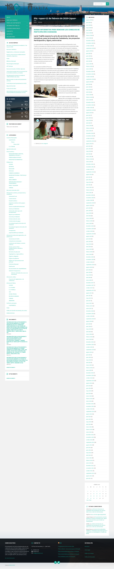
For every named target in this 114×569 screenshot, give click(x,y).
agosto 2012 (89, 445)
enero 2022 (88, 161)
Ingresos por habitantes (14, 214)
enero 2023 (88, 130)
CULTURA (11, 164)
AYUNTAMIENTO (12, 305)
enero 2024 (88, 99)
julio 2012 (88, 447)
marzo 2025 (89, 63)
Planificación (12, 266)
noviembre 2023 (90, 105)
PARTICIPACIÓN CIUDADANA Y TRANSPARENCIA (15, 182)
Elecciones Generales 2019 (13, 190)
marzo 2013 (89, 427)
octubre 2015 (89, 347)
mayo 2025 (88, 58)
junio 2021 (88, 179)
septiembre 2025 (90, 48)
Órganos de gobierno (14, 258)
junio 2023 (88, 118)
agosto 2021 (89, 174)
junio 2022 (88, 148)
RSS (60, 543)
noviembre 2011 (90, 468)
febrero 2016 (89, 336)
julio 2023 (88, 115)
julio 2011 (88, 478)
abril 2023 (88, 123)
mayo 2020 (88, 213)
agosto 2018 (89, 267)
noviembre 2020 (90, 197)
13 (96, 493)
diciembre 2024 (89, 71)
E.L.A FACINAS (12, 287)
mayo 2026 (88, 27)
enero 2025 (88, 69)
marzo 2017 (89, 303)
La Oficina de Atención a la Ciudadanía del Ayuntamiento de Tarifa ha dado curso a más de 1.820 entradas (95, 510)
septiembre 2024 (90, 79)
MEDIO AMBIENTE (13, 179)
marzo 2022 (89, 156)
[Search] (107, 3)
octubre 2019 (89, 231)
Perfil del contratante (12, 303)
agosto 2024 (89, 81)
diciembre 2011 (89, 465)
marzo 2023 (89, 125)
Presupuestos (12, 230)
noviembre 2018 (90, 259)
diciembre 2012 (89, 434)
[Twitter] (58, 562)
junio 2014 (88, 388)
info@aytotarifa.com (38, 553)
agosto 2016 (89, 321)
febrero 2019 (89, 251)
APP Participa (10, 66)
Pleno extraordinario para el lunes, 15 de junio (68, 554)
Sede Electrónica (12, 20)
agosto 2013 (89, 414)
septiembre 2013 (90, 411)
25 (90, 498)
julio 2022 (88, 146)
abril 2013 (88, 424)
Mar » (90, 500)
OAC (10, 292)
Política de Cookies (89, 553)
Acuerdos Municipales (12, 137)
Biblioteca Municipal (11, 61)
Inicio (8, 17)
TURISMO (11, 187)
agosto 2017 (89, 293)
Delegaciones (11, 36)
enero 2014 (88, 401)
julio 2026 (88, 22)
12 (93, 493)
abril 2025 (88, 61)
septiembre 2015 (90, 349)
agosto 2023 (89, 112)
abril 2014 (88, 393)
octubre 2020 (89, 200)
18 (90, 496)
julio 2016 (88, 324)
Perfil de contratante (14, 23)
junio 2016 (88, 326)
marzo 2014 (89, 396)
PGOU (8, 58)
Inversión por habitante (14, 216)
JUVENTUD (11, 177)
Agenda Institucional (11, 149)
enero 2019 (88, 254)
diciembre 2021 (89, 164)
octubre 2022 (89, 138)
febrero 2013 (89, 429)
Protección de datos (11, 88)
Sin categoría (45, 143)
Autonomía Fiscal (13, 196)
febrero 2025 (89, 66)
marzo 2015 (89, 365)
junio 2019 (88, 241)
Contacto (10, 31)
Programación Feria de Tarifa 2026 (66, 546)
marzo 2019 (89, 249)
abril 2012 (88, 455)
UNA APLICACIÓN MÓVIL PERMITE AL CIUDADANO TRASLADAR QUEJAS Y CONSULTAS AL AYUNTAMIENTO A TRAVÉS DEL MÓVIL (96, 531)
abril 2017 (88, 300)
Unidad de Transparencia (14, 270)
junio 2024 (88, 87)
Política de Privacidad (90, 557)
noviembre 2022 (90, 136)
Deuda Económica (13, 200)
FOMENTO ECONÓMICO (14, 173)
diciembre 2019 (89, 226)
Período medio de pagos (14, 221)
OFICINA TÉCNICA (13, 294)
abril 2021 (88, 184)
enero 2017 (88, 308)
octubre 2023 (89, 107)
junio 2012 (88, 450)
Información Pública (13, 25)
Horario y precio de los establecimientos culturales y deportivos (16, 55)
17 (87, 496)
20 (96, 496)
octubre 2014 (89, 378)
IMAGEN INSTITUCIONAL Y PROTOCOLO (17, 175)
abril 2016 (88, 331)
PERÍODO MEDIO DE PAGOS (15, 157)
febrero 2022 (89, 159)
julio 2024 (88, 84)
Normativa (87, 546)
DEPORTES (10, 34)
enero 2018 (88, 280)
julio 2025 (88, 53)
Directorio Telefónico (11, 49)
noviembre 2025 (90, 43)
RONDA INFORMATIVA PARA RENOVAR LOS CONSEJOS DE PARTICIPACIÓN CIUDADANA (57, 30)
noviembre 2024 (90, 74)
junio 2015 (88, 357)
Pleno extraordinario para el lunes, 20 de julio (68, 551)
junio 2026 (88, 25)
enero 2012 (88, 463)
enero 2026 (88, 38)
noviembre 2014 (90, 375)
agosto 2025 (89, 51)
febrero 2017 (89, 306)
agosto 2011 (89, 476)
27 (96, 498)
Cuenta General (12, 198)
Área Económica (10, 151)
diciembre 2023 (89, 102)
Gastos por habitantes (14, 208)
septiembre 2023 (90, 110)
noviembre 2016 (90, 313)
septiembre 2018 (90, 264)
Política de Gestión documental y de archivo (17, 310)
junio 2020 (88, 210)
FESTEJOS (11, 171)
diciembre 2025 (89, 40)
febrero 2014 (89, 398)
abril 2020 (88, 215)
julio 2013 (88, 416)
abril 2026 (88, 30)
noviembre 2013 (90, 406)
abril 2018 (88, 277)
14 (99, 493)
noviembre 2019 (90, 228)
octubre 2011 (89, 470)
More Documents (11, 367)
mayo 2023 (88, 120)
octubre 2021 (89, 169)
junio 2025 (88, 56)
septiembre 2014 (90, 380)
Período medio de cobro (14, 219)
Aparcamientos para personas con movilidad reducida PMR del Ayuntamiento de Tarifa (17, 91)
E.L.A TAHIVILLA (12, 289)
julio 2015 (88, 355)
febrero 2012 (89, 460)
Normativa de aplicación (14, 252)
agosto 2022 (89, 143)
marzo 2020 (89, 218)
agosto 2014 (89, 383)
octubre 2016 (89, 316)
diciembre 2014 (89, 373)
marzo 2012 (89, 458)
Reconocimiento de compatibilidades (17, 268)
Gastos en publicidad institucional (17, 206)
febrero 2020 (89, 221)
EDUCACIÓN (11, 168)
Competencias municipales (15, 241)
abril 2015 (88, 362)
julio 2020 (88, 208)
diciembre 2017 (89, 282)
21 (99, 496)
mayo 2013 (88, 421)
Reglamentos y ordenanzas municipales (16, 52)
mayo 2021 (88, 182)
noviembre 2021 (90, 166)
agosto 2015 (89, 352)
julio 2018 (88, 269)
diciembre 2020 (89, 195)
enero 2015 (88, 370)
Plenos (12, 142)
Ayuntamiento (12, 140)
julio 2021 (88, 177)
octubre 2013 (89, 409)
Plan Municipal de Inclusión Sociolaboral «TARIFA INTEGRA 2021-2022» (16, 76)
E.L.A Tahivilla (12, 146)
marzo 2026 (89, 33)
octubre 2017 (89, 287)
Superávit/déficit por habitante (16, 232)
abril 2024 (88, 92)
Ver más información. (10, 558)
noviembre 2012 (90, 437)
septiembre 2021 (90, 172)
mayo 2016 (88, 329)
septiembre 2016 (90, 318)
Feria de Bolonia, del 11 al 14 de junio (66, 556)
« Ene (87, 500)
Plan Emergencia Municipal (13, 63)
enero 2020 (88, 223)
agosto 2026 (89, 20)
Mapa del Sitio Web (11, 86)
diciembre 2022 (89, 133)
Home (35, 22)
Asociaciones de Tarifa (14, 239)
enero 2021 (88, 192)
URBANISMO (11, 300)
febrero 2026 (89, 35)
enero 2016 (88, 339)
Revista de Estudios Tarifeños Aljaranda (16, 69)
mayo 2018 (88, 275)
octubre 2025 (89, 45)
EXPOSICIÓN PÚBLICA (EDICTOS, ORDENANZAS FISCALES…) (16, 154)
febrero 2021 (89, 190)
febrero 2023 (89, 128)
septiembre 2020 (90, 203)
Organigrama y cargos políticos (16, 254)
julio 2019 (88, 239)
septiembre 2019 (90, 233)
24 (87, 498)
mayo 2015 (88, 360)
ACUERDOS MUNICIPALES (13, 28)
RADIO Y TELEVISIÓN (13, 185)
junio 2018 (88, 272)
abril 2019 (88, 246)
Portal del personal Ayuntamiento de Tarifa (16, 83)
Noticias (40, 22)
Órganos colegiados (13, 256)
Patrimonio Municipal (13, 264)
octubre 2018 (89, 262)
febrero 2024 (89, 97)
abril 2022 (88, 154)
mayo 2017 (88, 298)
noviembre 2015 (90, 344)
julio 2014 (88, 385)
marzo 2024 (89, 94)
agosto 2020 (89, 205)
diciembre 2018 (89, 257)
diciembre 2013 (89, 403)
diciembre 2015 (89, 342)
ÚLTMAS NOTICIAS (11, 313)
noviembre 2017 (90, 285)
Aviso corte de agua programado (98, 514)
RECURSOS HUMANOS (14, 296)
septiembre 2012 (90, 442)
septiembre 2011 (90, 473)
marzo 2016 (89, 334)
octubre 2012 (89, 439)
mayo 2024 (88, 89)
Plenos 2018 (16, 144)
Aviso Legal (87, 550)
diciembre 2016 (89, 311)
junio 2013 (88, 419)
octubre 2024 (89, 76)
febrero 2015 (89, 367)
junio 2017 (88, 295)
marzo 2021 (89, 187)
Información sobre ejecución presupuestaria (15, 211)
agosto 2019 (89, 236)
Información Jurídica (11, 277)
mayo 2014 (88, 391)
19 (93, 496)
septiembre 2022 (90, 141)
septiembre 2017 (90, 290)
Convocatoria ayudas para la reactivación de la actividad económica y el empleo (17, 72)
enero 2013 (88, 432)
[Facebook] (55, 562)
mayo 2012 (88, 452)
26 (93, 498)
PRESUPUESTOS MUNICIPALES (15, 159)
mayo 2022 (88, 151)
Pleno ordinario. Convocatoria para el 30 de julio (69, 549)
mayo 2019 (88, 244)
